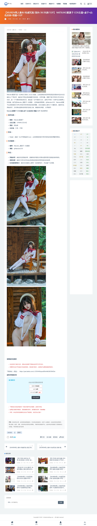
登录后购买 (35, 397)
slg (74, 148)
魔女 (87, 171)
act (81, 134)
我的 (60, 524)
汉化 (87, 162)
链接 (62, 437)
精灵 (81, 168)
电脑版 (59, 3)
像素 (81, 151)
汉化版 (75, 165)
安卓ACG (28, 3)
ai (74, 137)
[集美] (5, 19)
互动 (75, 151)
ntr (87, 142)
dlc (75, 142)
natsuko (10, 432)
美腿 (75, 171)
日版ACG (44, 3)
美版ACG (51, 3)
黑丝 (87, 174)
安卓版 (18, 462)
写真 (75, 154)
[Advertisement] (81, 237)
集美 (13, 437)
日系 (81, 162)
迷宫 (81, 171)
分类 (36, 524)
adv (87, 134)
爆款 (75, 168)
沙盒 (81, 165)
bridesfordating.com (48, 517)
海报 (55, 437)
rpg (87, 145)
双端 (75, 156)
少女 (81, 159)
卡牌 (87, 154)
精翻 (87, 168)
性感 (87, 159)
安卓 (87, 156)
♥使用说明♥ (72, 3)
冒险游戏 (87, 151)
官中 (75, 159)
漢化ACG (36, 3)
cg (87, 137)
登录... (9, 502)
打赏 (43, 437)
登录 (90, 3)
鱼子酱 (81, 174)
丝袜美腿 (87, 148)
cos (75, 139)
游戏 (87, 165)
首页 (22, 3)
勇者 (81, 154)
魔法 (75, 174)
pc (81, 145)
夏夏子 (19, 432)
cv (81, 139)
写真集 (65, 3)
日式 (75, 162)
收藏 (49, 437)
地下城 (81, 156)
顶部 (85, 524)
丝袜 (81, 148)
